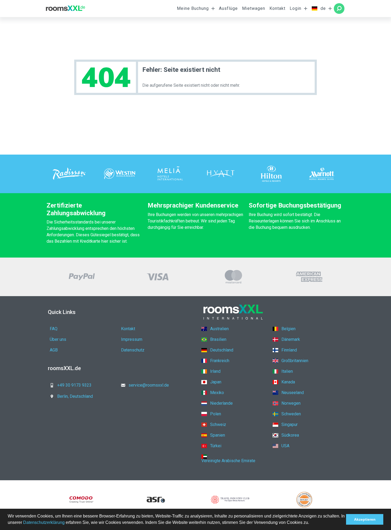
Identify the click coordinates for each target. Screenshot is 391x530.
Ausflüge (228, 8)
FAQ (53, 328)
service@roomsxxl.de (148, 385)
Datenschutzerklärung (44, 522)
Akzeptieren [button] (365, 519)
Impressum (131, 339)
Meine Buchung (193, 8)
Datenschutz (132, 350)
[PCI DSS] (304, 499)
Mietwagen (253, 8)
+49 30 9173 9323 (74, 385)
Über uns (58, 339)
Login (295, 8)
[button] (311, 523)
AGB (54, 350)
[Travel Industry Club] (230, 499)
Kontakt (277, 8)
